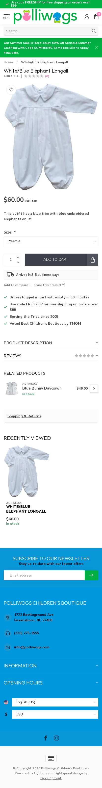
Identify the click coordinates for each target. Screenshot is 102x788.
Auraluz (11, 76)
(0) (47, 76)
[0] (96, 16)
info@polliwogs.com (31, 647)
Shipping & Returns (24, 416)
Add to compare (16, 285)
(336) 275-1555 (26, 633)
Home (8, 62)
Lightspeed (42, 773)
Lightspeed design (68, 773)
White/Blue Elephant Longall (44, 62)
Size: (9, 232)
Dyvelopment (51, 778)
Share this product (47, 285)
